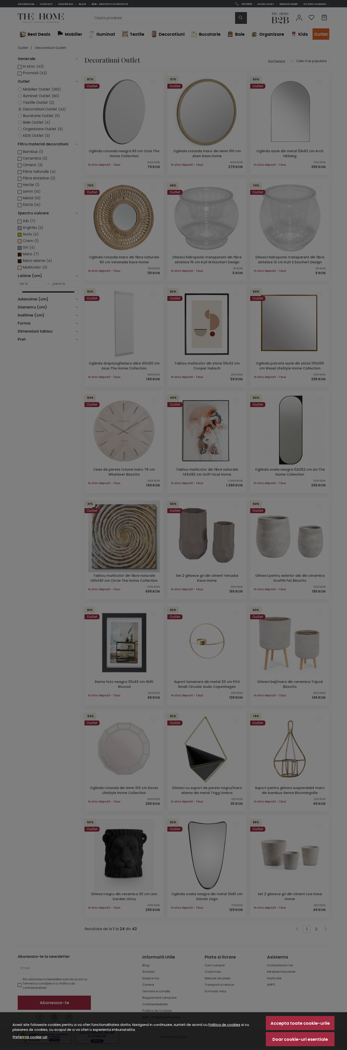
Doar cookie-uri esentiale (300, 1039)
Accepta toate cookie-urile (300, 1023)
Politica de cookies (224, 1024)
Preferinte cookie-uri (30, 1037)
